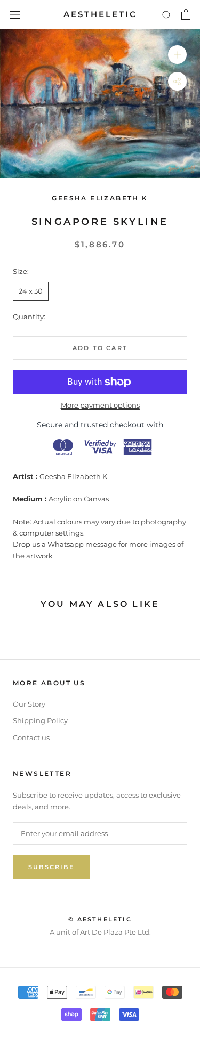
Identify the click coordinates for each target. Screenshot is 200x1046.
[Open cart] (185, 14)
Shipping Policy (40, 720)
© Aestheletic (100, 919)
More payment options (100, 405)
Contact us (31, 737)
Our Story (29, 704)
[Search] (167, 14)
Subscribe (51, 867)
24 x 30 (31, 291)
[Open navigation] (15, 15)
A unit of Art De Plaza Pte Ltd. (100, 932)
